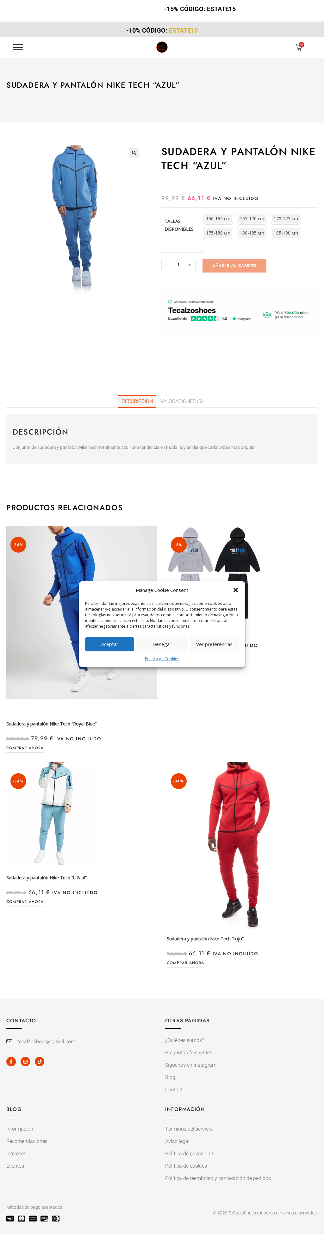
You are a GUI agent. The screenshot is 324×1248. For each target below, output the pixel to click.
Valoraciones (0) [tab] (181, 401)
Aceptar (109, 644)
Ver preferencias (214, 644)
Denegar (162, 644)
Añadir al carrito (234, 265)
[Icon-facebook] (11, 1061)
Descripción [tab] (137, 401)
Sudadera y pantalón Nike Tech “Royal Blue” (51, 724)
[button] (236, 590)
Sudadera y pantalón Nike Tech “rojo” (205, 939)
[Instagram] (25, 1061)
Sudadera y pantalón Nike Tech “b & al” (46, 878)
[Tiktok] (39, 1061)
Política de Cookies (162, 658)
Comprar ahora (25, 748)
